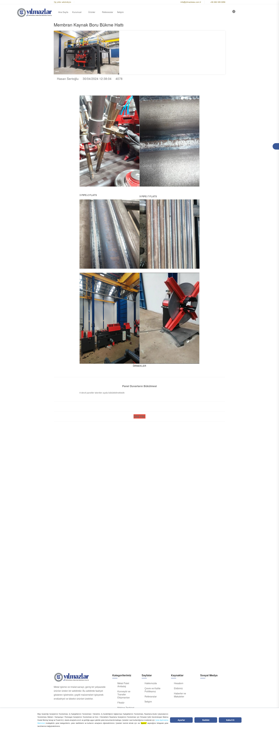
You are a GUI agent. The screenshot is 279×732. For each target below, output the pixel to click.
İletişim (120, 12)
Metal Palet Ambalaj (123, 685)
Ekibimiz (178, 688)
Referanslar (107, 12)
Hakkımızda (151, 683)
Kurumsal (76, 12)
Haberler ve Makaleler (180, 695)
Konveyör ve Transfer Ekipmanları (123, 694)
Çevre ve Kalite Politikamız (152, 690)
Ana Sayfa (63, 12)
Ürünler (91, 12)
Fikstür (120, 702)
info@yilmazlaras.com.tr (190, 2)
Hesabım (178, 683)
